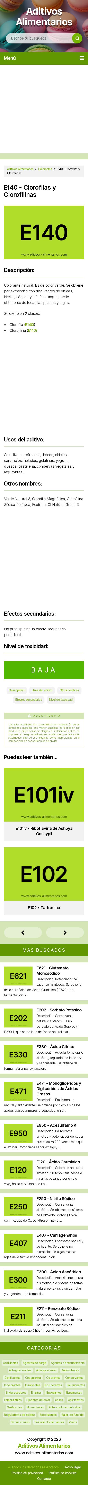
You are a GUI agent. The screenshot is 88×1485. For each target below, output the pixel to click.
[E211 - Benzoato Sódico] (18, 1325)
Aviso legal (73, 1467)
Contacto (44, 1479)
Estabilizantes (13, 1400)
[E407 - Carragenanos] (18, 1251)
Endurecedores (16, 1392)
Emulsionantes (76, 1385)
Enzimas (36, 1392)
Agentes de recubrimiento (68, 1363)
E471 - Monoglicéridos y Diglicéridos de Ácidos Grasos (58, 1088)
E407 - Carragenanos (56, 1235)
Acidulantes (10, 1363)
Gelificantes (14, 1407)
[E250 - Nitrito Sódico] (18, 1215)
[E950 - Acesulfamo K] (18, 1141)
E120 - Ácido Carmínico (58, 1161)
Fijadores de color (38, 1400)
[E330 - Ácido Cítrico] (18, 1063)
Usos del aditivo (42, 690)
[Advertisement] (44, 109)
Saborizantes (48, 1414)
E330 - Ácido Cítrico (55, 1046)
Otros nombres (69, 690)
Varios (73, 1422)
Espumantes (74, 1392)
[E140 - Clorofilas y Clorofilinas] (44, 258)
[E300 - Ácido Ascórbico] (18, 1288)
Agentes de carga (34, 1363)
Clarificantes (12, 1377)
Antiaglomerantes (20, 1370)
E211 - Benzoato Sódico (57, 1308)
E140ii (32, 330)
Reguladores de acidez (19, 1414)
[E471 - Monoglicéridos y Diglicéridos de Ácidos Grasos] (18, 1099)
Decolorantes (11, 1385)
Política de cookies (62, 1473)
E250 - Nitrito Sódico (55, 1198)
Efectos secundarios (28, 699)
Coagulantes (33, 1377)
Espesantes (53, 1392)
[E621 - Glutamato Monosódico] (18, 984)
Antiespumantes (46, 1370)
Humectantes (35, 1407)
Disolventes (32, 1385)
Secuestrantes (20, 1422)
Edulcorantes (53, 1385)
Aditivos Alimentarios (44, 16)
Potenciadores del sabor (65, 1407)
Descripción (17, 690)
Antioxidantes (70, 1370)
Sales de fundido (73, 1414)
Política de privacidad (27, 1473)
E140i (29, 324)
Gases (59, 1400)
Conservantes (74, 1377)
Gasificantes (75, 1400)
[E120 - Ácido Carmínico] (18, 1178)
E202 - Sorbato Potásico (59, 1010)
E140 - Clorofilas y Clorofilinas (30, 191)
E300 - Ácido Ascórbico (58, 1271)
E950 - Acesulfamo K (56, 1125)
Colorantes (53, 1377)
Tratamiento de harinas (49, 1422)
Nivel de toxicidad (61, 699)
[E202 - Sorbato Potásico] (18, 1026)
